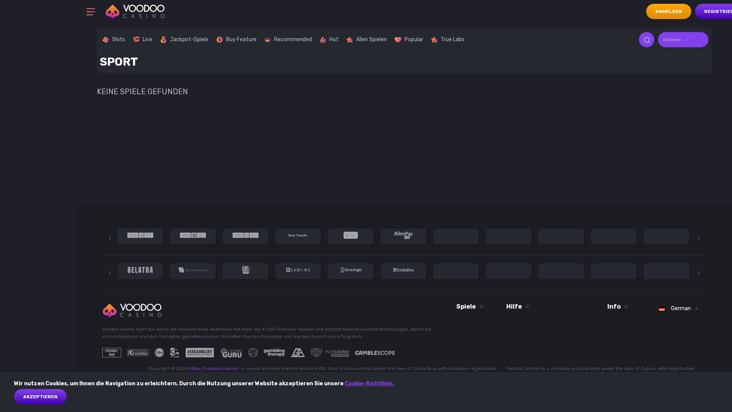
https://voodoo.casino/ (213, 368)
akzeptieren (40, 396)
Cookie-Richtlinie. (369, 383)
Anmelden (668, 11)
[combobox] (683, 39)
